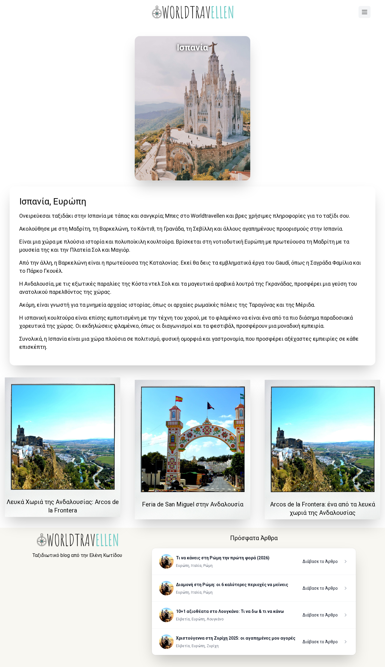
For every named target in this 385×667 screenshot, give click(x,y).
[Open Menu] (365, 12)
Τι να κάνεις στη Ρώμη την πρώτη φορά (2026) (223, 557)
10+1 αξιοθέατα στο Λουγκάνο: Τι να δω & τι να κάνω (230, 611)
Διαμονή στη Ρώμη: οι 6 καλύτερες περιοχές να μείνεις (232, 584)
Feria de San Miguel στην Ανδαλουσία (192, 504)
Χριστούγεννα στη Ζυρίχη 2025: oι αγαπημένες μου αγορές (235, 638)
